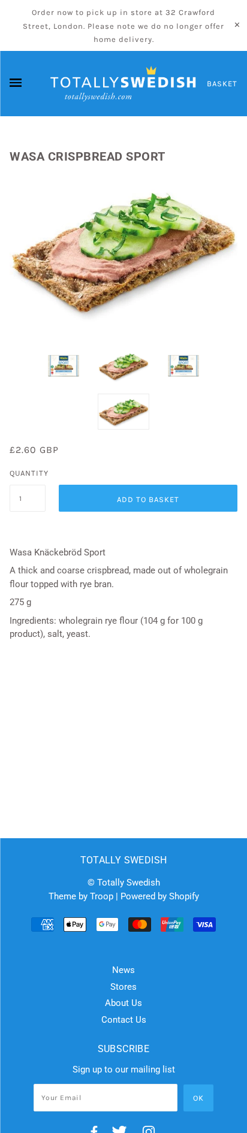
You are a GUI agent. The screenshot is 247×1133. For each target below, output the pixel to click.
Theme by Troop (81, 896)
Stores (123, 986)
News (123, 970)
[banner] (123, 84)
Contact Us (123, 1019)
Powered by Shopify (160, 896)
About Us (123, 1003)
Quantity (28, 473)
